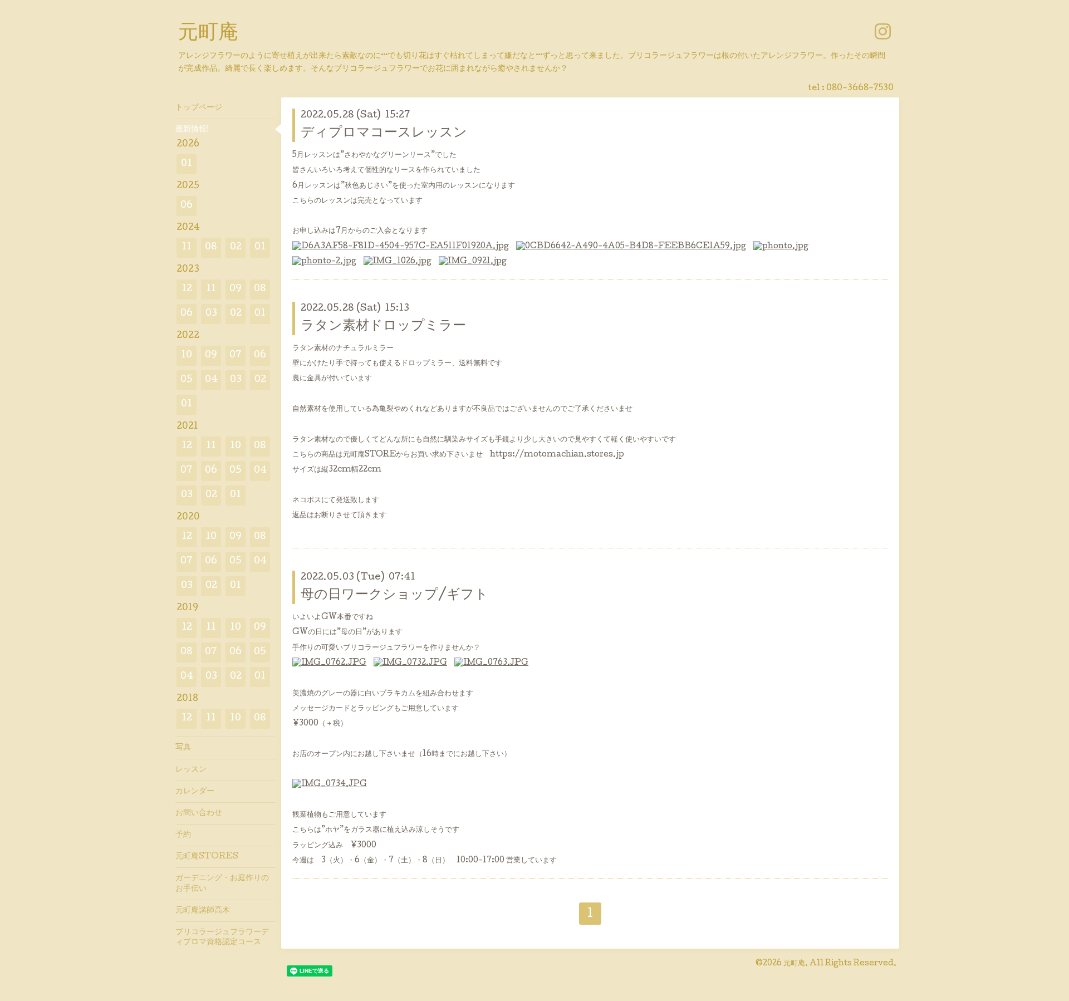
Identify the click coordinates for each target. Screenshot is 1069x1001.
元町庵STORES (206, 856)
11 (187, 247)
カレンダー (194, 791)
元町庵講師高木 (202, 910)
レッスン (191, 770)
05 (186, 380)
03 (211, 313)
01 (186, 164)
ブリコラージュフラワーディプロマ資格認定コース (222, 937)
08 (211, 247)
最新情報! (192, 129)
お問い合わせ (198, 813)
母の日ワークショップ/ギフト (394, 595)
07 (235, 355)
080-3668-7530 (860, 88)
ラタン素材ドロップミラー (383, 326)
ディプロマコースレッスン (384, 133)
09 (235, 289)
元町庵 (208, 34)
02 (236, 247)
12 (187, 289)
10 (186, 355)
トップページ (198, 108)
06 (186, 205)
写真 (183, 747)
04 (211, 380)
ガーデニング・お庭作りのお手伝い (222, 883)
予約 (183, 835)
